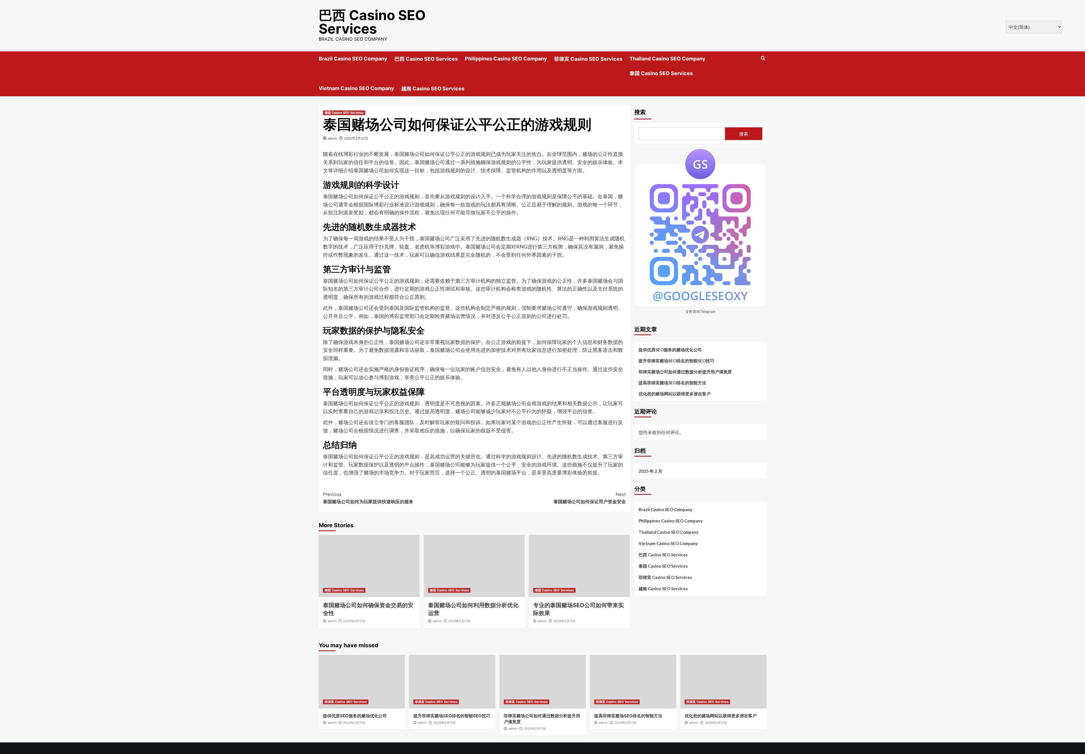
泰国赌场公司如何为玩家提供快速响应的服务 (368, 497)
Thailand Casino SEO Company (668, 59)
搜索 (640, 112)
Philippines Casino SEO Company (506, 59)
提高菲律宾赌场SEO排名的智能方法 (672, 382)
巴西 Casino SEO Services (372, 22)
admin (332, 138)
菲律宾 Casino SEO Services (588, 59)
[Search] (763, 58)
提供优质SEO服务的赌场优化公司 (670, 349)
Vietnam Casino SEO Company (356, 88)
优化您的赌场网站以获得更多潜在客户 (675, 393)
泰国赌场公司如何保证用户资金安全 (590, 497)
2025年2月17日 (356, 138)
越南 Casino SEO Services (433, 88)
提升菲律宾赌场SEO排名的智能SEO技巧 (676, 360)
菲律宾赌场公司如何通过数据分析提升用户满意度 (685, 371)
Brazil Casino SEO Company (353, 59)
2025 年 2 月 (650, 471)
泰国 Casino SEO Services (661, 73)
